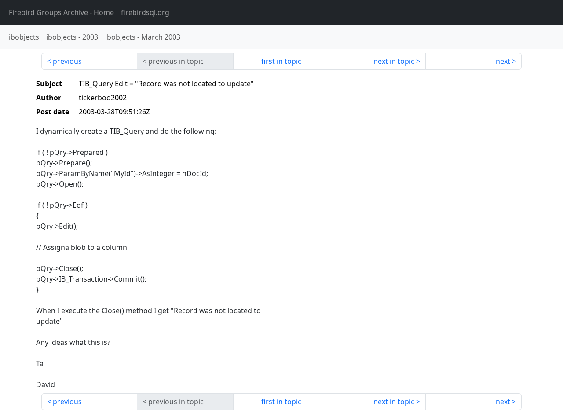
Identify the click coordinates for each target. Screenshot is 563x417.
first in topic (281, 61)
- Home (61, 12)
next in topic (393, 61)
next (503, 61)
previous (67, 61)
